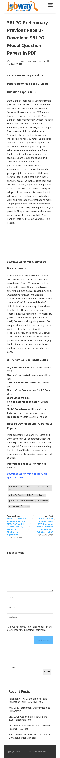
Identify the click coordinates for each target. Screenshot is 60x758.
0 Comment (40, 61)
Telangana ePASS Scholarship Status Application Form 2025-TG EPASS (28, 700)
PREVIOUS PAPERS (14, 64)
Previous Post (16, 525)
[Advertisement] (21, 231)
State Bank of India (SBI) (20, 506)
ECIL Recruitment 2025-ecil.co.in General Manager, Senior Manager (29, 736)
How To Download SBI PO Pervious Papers (28, 495)
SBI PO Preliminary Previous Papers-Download (29, 500)
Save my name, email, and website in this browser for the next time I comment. (30, 628)
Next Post (45, 524)
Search (12, 667)
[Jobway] (22, 11)
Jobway (19, 751)
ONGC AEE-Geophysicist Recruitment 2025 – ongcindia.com (28, 718)
